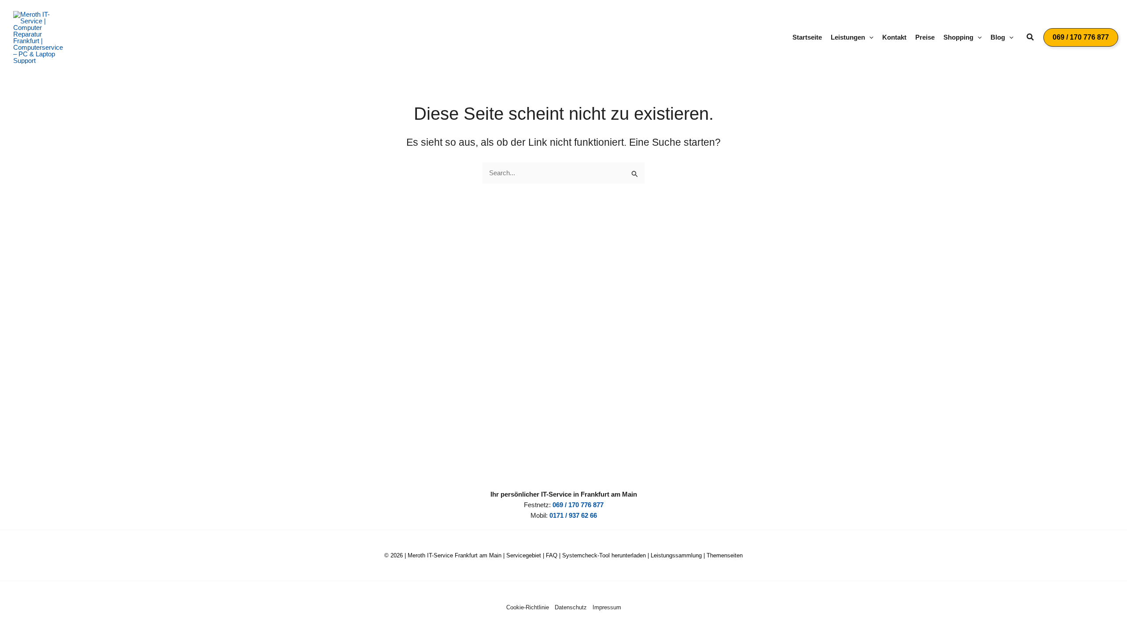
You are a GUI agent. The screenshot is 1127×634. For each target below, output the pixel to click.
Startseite (807, 37)
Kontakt (894, 37)
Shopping (958, 37)
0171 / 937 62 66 (573, 515)
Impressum (607, 607)
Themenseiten (725, 555)
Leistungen (848, 37)
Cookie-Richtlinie (527, 607)
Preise (925, 37)
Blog (998, 37)
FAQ (551, 555)
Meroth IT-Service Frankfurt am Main (454, 555)
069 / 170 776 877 (578, 505)
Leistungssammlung (676, 555)
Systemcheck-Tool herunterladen (604, 555)
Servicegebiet (523, 555)
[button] (869, 37)
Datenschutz (571, 607)
